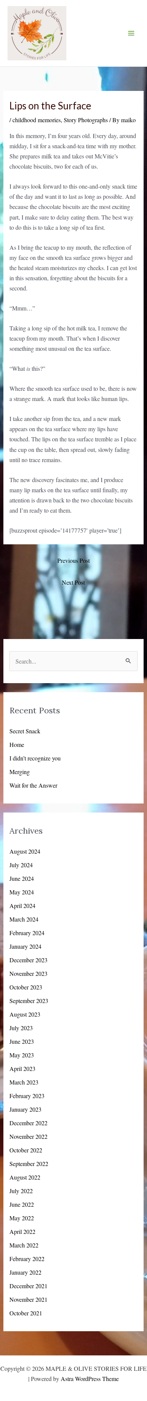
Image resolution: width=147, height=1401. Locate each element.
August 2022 (24, 1177)
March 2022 (23, 1245)
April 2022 (22, 1231)
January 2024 (25, 946)
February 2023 (26, 1096)
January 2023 (25, 1109)
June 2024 (21, 878)
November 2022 (28, 1136)
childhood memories (36, 120)
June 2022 (21, 1204)
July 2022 (21, 1191)
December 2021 (28, 1286)
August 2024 (24, 851)
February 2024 (26, 933)
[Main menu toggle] (131, 33)
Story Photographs (86, 120)
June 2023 (21, 1041)
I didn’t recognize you (35, 758)
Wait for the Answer (33, 785)
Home (16, 744)
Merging (19, 772)
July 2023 (21, 1028)
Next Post (73, 582)
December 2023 (28, 960)
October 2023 (25, 987)
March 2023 (23, 1082)
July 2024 (21, 865)
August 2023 (24, 1014)
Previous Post (73, 560)
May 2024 (21, 892)
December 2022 (28, 1123)
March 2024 (23, 919)
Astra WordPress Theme (90, 1379)
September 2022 (28, 1164)
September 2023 (28, 1001)
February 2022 (26, 1259)
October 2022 (25, 1150)
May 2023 (21, 1055)
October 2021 (25, 1313)
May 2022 (21, 1218)
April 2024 (22, 905)
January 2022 (25, 1272)
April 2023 (22, 1068)
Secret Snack (24, 731)
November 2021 (28, 1299)
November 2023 (28, 973)
